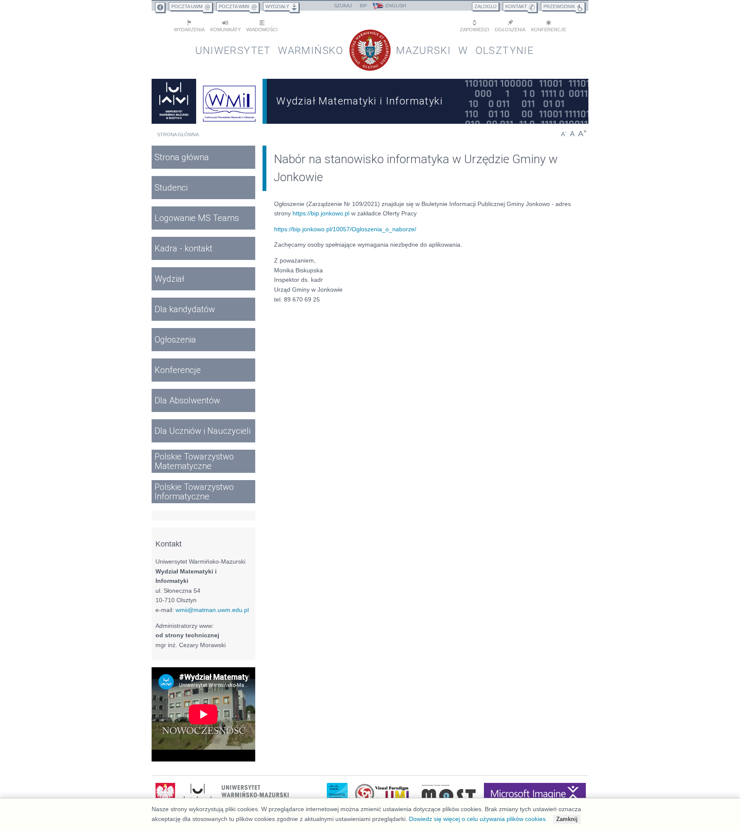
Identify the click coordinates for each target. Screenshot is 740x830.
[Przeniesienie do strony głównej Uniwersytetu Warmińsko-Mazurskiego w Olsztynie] (174, 101)
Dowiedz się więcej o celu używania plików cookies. (478, 818)
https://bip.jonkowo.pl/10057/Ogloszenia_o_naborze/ (345, 229)
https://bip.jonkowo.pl (320, 213)
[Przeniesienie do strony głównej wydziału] (229, 101)
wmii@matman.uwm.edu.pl (212, 609)
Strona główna (178, 134)
